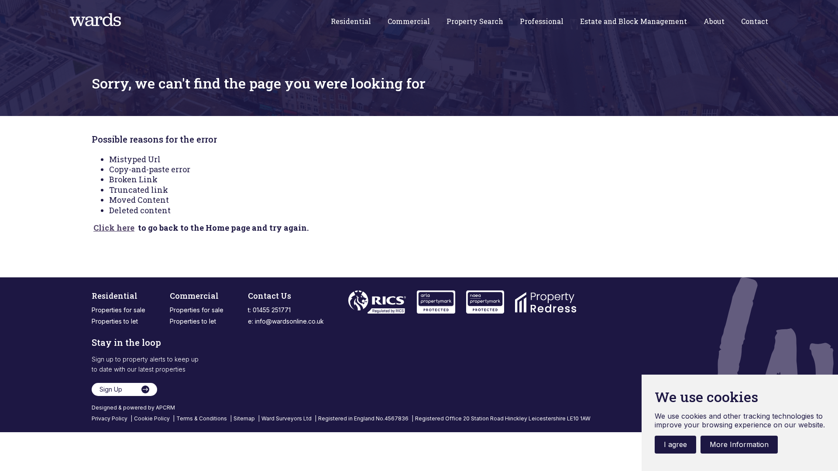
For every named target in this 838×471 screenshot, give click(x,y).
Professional (541, 21)
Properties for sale (118, 310)
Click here (113, 227)
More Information (739, 444)
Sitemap (245, 418)
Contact (754, 21)
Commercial (409, 21)
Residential (351, 21)
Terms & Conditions (202, 418)
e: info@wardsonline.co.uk (286, 321)
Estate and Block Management (633, 21)
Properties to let (115, 321)
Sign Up (111, 389)
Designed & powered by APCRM (133, 407)
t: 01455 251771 (269, 310)
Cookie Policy (152, 418)
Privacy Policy (110, 418)
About (714, 21)
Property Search (474, 21)
